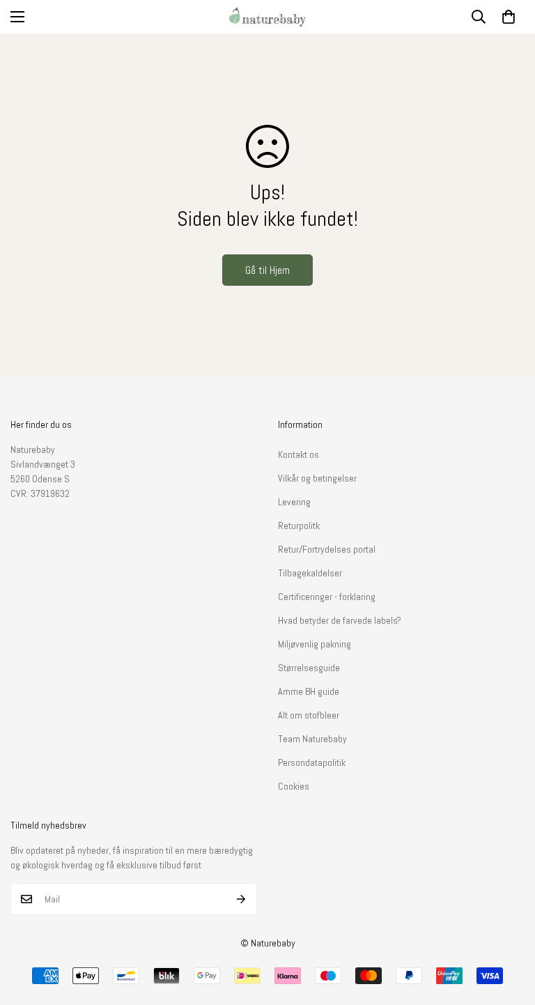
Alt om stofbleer (308, 715)
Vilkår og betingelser (317, 478)
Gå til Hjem (267, 270)
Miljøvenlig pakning (314, 644)
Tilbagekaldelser (310, 573)
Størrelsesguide (309, 667)
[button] (509, 17)
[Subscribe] (241, 899)
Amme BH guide (308, 691)
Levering (294, 502)
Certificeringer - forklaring (326, 596)
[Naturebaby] (267, 16)
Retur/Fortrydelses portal (326, 549)
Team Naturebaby (312, 738)
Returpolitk (299, 525)
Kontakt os (298, 454)
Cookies (293, 786)
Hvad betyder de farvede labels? (339, 620)
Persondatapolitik (312, 762)
